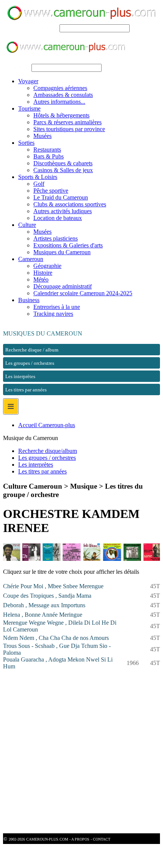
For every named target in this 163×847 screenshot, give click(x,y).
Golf (38, 183)
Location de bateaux (57, 218)
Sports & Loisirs (37, 177)
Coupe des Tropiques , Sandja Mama (47, 595)
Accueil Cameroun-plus (46, 425)
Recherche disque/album (47, 451)
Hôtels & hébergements (61, 115)
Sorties (26, 142)
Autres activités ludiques (62, 211)
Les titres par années (42, 471)
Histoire (42, 272)
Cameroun (30, 259)
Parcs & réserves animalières (67, 122)
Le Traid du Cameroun (60, 197)
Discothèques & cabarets (62, 163)
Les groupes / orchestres (47, 457)
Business (28, 300)
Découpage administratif (62, 286)
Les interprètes (35, 464)
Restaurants (47, 149)
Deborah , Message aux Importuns (44, 605)
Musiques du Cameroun (62, 252)
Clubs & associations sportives (69, 204)
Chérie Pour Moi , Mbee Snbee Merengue (53, 586)
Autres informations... (59, 101)
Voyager (28, 81)
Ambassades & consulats (63, 95)
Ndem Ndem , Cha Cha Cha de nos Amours (56, 638)
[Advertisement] (81, 751)
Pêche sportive (50, 190)
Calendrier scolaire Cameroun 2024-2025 (82, 293)
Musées (42, 136)
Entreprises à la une (56, 307)
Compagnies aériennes (60, 88)
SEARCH (45, 28)
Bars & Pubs (48, 156)
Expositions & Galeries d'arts (68, 245)
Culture (27, 225)
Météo (41, 279)
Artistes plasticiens (55, 238)
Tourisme (29, 108)
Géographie (47, 266)
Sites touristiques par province (69, 129)
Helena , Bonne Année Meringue (42, 614)
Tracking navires (53, 313)
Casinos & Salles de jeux (63, 170)
